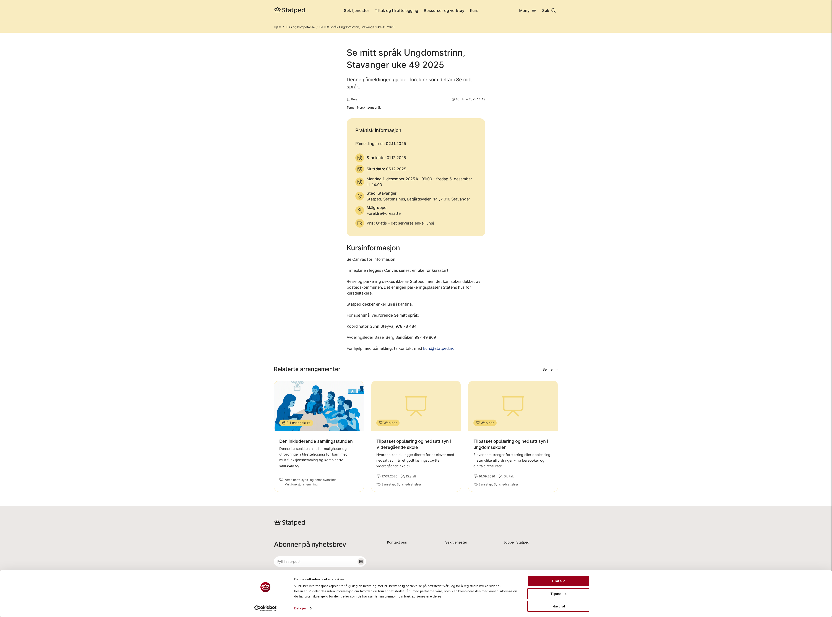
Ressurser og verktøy (444, 10)
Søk (545, 10)
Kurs (474, 10)
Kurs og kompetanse (300, 27)
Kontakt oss (397, 542)
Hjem (277, 27)
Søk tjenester (356, 10)
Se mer (548, 369)
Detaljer (300, 608)
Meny (524, 10)
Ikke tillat (558, 606)
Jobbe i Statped (516, 542)
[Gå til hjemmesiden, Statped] (289, 10)
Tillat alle (558, 581)
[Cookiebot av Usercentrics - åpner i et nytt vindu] (265, 608)
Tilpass (556, 594)
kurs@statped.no (439, 348)
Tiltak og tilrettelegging (396, 10)
